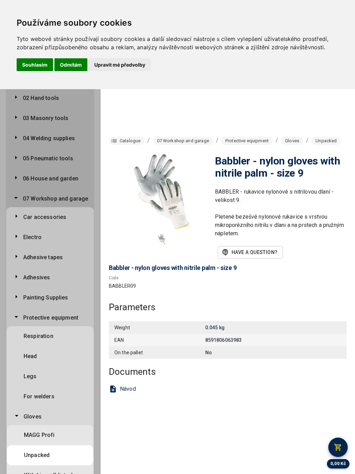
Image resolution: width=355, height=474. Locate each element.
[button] (162, 239)
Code (114, 278)
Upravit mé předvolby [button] (119, 65)
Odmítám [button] (71, 65)
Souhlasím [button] (34, 65)
